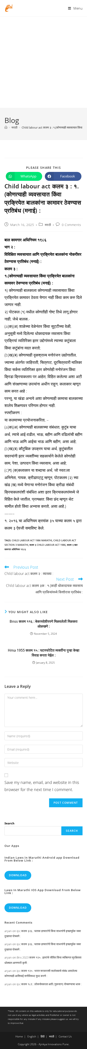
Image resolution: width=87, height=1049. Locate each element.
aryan (8, 931)
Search (9, 823)
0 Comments (71, 225)
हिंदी (43, 1036)
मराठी (48, 225)
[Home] (5, 127)
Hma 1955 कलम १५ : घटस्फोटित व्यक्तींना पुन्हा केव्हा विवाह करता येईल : (43, 653)
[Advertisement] (43, 62)
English (31, 1036)
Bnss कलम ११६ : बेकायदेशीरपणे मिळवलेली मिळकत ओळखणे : (43, 624)
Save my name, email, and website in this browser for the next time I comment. (41, 786)
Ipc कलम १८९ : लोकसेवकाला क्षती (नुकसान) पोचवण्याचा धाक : (49, 984)
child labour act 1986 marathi (32, 540)
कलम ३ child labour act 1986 (47, 544)
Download (18, 875)
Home (19, 1036)
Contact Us (65, 1036)
